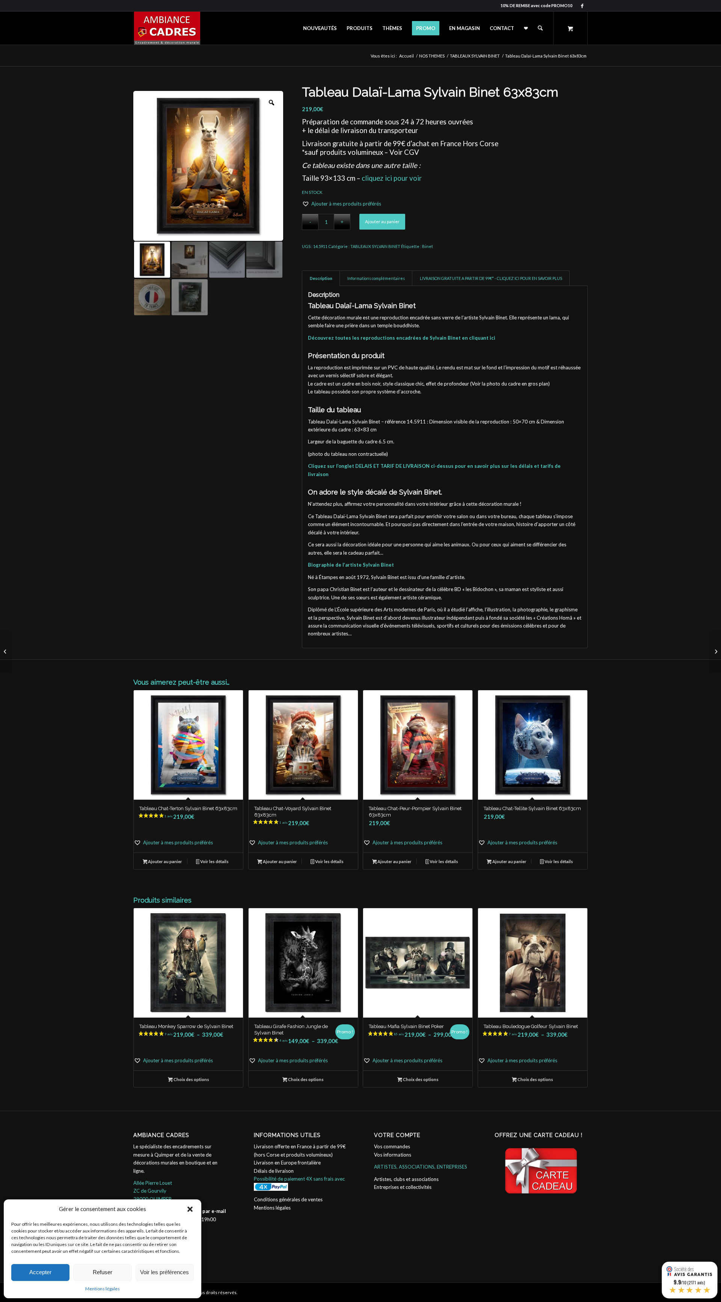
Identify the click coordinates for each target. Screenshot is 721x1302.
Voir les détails (214, 861)
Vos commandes (392, 1146)
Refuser (102, 1272)
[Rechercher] (540, 28)
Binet (427, 246)
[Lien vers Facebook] (582, 5)
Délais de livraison (274, 1171)
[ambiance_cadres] (166, 28)
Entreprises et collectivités (402, 1187)
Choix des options (191, 1079)
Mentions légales (102, 1288)
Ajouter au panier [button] (164, 861)
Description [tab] (321, 278)
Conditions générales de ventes (288, 1199)
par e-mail (214, 1211)
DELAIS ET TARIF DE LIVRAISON (392, 466)
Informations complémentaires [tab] (376, 278)
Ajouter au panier (382, 221)
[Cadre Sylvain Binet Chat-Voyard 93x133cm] (6, 651)
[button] (190, 1209)
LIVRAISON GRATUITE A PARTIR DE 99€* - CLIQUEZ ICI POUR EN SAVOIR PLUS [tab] (491, 278)
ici (492, 338)
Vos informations (392, 1155)
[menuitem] (320, 28)
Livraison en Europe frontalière (287, 1163)
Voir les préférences (164, 1272)
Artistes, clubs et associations (406, 1179)
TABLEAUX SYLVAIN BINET (375, 246)
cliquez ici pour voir (392, 178)
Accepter (40, 1272)
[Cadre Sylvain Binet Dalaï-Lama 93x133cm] (715, 651)
